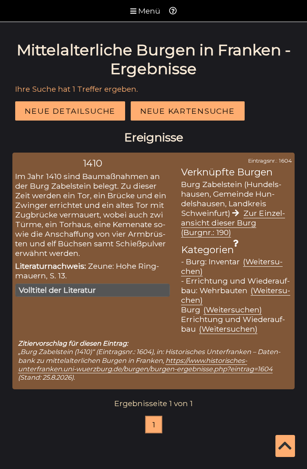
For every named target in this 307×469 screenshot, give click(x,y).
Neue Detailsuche (70, 111)
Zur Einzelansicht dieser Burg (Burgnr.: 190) (233, 222)
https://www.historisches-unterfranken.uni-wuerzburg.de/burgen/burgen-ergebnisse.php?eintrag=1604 (145, 364)
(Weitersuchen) (232, 309)
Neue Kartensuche (187, 111)
